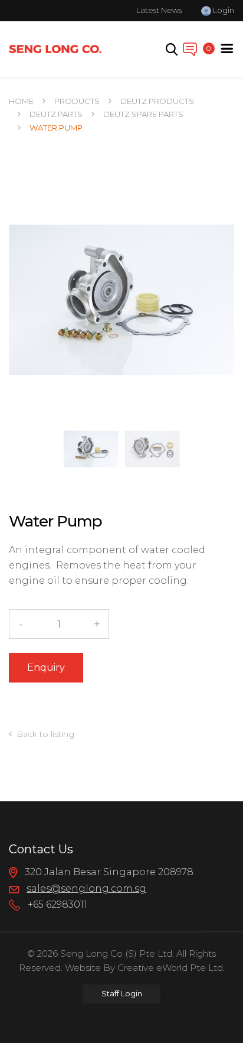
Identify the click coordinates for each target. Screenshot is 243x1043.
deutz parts (56, 114)
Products (77, 101)
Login (222, 10)
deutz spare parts (143, 114)
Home (21, 101)
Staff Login (121, 993)
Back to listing (45, 734)
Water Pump (56, 127)
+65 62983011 (56, 905)
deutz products (157, 101)
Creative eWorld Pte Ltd (170, 967)
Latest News (159, 10)
